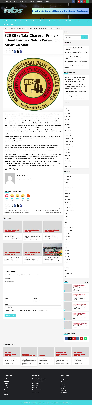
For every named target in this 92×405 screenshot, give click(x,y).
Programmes (81, 20)
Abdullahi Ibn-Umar (9, 48)
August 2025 (68, 116)
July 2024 (67, 149)
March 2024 (68, 161)
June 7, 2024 (17, 48)
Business (61, 20)
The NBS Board (23, 1)
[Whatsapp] (87, 1)
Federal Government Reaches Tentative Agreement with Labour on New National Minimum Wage (75, 86)
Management (31, 1)
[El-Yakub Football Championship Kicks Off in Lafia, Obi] (52, 227)
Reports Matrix (12, 231)
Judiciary (44, 20)
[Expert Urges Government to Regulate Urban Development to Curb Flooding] (32, 227)
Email (35, 298)
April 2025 (67, 127)
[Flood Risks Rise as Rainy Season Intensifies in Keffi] (52, 249)
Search (66, 32)
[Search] (88, 21)
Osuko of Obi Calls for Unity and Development (73, 57)
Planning (63, 386)
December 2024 (69, 138)
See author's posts (24, 180)
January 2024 (68, 166)
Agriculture (68, 176)
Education (6, 32)
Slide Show (67, 259)
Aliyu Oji (47, 238)
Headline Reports (18, 32)
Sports (55, 20)
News (62, 381)
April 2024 (67, 158)
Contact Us (12, 24)
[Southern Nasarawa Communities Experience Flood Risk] (32, 249)
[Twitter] (76, 1)
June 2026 (67, 113)
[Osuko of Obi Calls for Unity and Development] (46, 352)
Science (67, 253)
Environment (30, 252)
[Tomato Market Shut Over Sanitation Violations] (12, 227)
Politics (28, 20)
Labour (66, 219)
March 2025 (68, 130)
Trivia (66, 270)
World (50, 20)
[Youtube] (79, 1)
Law (66, 222)
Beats (6, 230)
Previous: (17, 210)
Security (67, 256)
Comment (8, 278)
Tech (66, 20)
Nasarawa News (25, 32)
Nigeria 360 (68, 242)
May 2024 (67, 155)
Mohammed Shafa (9, 260)
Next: (48, 210)
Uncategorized (68, 273)
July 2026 (67, 110)
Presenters (46, 1)
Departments (39, 1)
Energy (66, 196)
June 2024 (67, 152)
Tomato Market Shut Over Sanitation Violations (74, 48)
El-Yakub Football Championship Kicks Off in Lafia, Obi (76, 62)
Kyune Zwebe (48, 260)
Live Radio (6, 20)
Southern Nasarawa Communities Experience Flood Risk (80, 317)
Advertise (5, 24)
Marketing (63, 390)
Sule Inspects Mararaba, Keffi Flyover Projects (74, 66)
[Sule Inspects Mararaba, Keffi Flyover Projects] (12, 249)
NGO (66, 239)
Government (12, 32)
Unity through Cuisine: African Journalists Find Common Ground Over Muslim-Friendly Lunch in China (75, 79)
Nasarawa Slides (69, 230)
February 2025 (68, 133)
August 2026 (68, 108)
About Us (16, 1)
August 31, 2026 (16, 238)
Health (33, 20)
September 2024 (69, 147)
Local (16, 20)
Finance (63, 388)
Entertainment (72, 20)
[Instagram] (81, 1)
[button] (6, 51)
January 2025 (68, 135)
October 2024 (68, 144)
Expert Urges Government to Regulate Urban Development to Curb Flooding (32, 236)
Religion (67, 247)
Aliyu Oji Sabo (68, 77)
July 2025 (67, 119)
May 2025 (67, 124)
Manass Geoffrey (8, 238)
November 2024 (69, 141)
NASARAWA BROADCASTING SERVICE (14, 15)
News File (6, 231)
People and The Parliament (39, 378)
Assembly (67, 179)
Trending (67, 267)
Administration (64, 379)
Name (6, 298)
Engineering (64, 384)
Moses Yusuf (28, 239)
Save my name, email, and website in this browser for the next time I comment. (27, 310)
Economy (22, 20)
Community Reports (70, 187)
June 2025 (67, 122)
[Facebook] (73, 1)
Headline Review (69, 210)
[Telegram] (84, 1)
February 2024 (68, 163)
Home (12, 20)
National (39, 20)
